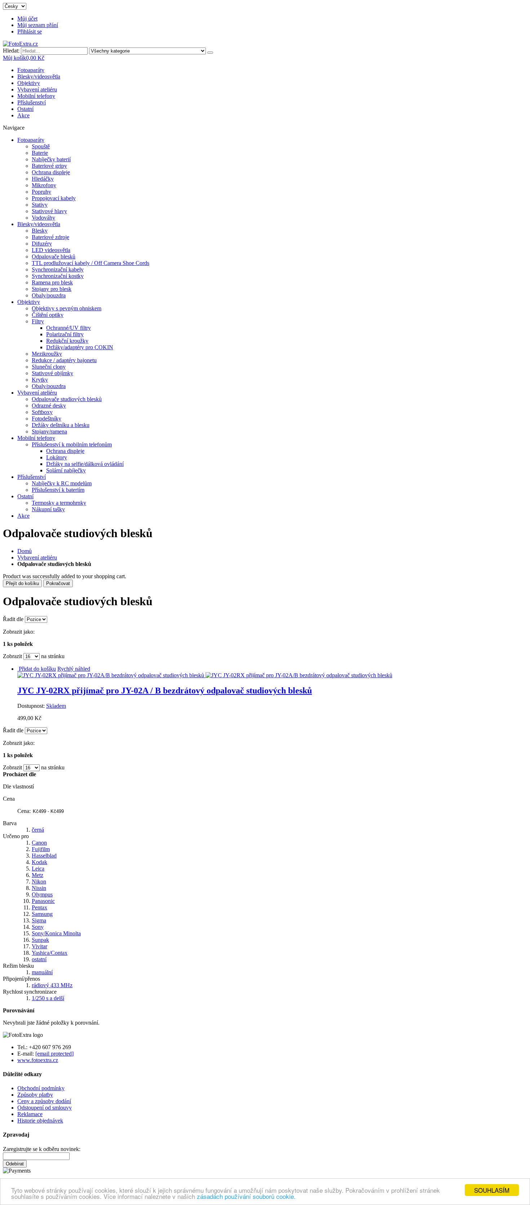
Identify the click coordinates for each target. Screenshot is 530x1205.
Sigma (39, 920)
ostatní (39, 959)
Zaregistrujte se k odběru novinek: (41, 1149)
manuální (42, 972)
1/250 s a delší (48, 998)
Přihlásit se (29, 31)
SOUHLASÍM (491, 1190)
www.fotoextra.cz (37, 1060)
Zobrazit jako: (19, 632)
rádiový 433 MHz (52, 985)
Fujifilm (41, 849)
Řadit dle (13, 619)
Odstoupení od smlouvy (44, 1108)
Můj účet (27, 18)
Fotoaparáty (30, 70)
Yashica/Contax (49, 953)
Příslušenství (31, 102)
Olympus (42, 894)
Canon (39, 843)
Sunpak (40, 940)
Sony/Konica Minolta (56, 933)
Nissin (39, 888)
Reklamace (30, 1114)
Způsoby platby (35, 1095)
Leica (38, 868)
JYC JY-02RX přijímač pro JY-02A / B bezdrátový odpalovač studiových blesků (164, 690)
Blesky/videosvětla (38, 76)
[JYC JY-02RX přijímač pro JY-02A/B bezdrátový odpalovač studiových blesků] (204, 675)
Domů (24, 551)
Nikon (39, 881)
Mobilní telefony (36, 96)
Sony (38, 927)
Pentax (39, 907)
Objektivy (28, 83)
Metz (37, 875)
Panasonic (43, 901)
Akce (23, 115)
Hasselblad (44, 856)
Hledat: (11, 51)
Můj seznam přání (37, 25)
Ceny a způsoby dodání (44, 1101)
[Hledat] (210, 52)
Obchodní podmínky (41, 1088)
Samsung (42, 914)
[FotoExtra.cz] (20, 44)
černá (38, 830)
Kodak (39, 862)
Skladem (56, 706)
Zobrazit (12, 656)
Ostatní (25, 109)
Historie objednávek (40, 1121)
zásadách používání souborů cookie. (246, 1196)
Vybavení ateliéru (37, 89)
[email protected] (54, 1054)
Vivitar (39, 946)
